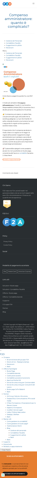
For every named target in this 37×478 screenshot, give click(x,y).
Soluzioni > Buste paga (10, 286)
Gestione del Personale (14, 41)
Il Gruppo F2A (7, 304)
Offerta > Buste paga (10, 293)
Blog (4, 312)
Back (8, 366)
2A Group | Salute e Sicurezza (17, 396)
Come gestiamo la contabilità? (17, 421)
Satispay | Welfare (13, 414)
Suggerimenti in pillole (14, 45)
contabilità (23, 153)
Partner (5, 308)
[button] (18, 51)
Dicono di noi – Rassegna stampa (18, 362)
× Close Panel (5, 450)
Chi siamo (6, 357)
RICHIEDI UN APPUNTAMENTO (15, 474)
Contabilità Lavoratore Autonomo (18, 378)
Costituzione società (14, 376)
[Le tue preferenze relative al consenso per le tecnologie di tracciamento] (3, 475)
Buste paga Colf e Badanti (16, 389)
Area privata (7, 444)
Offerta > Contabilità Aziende (12, 297)
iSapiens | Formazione (14, 407)
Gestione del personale (18, 430)
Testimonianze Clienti (14, 426)
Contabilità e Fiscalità (13, 43)
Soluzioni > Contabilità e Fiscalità (14, 289)
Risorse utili (7, 419)
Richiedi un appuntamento (12, 446)
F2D (2, 354)
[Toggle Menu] (0, 350)
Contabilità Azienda (13, 373)
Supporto (6, 300)
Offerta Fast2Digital (10, 369)
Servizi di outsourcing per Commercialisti (21, 382)
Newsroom (10, 48)
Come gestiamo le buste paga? (17, 424)
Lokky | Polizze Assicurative (16, 412)
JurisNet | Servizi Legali (15, 410)
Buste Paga (11, 371)
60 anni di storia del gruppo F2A (18, 360)
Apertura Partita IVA (14, 380)
